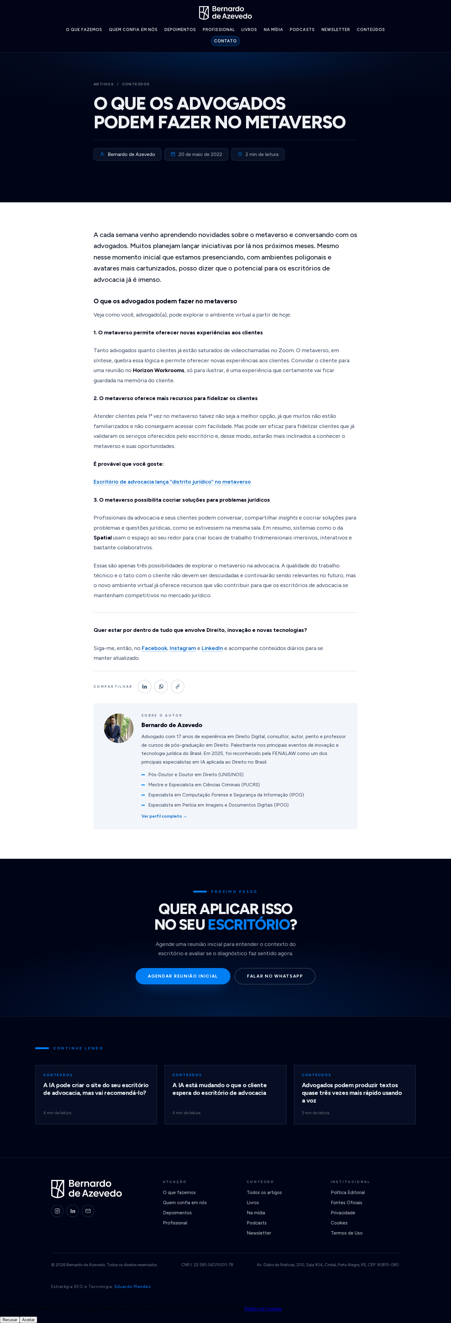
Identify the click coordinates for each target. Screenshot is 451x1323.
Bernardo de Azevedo (131, 154)
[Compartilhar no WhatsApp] (161, 686)
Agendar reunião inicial (183, 976)
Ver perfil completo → (164, 816)
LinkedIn (212, 648)
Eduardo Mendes (133, 1286)
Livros (249, 29)
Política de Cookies (263, 1308)
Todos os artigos (264, 1192)
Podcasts (302, 29)
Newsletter (336, 29)
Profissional (218, 29)
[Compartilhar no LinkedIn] (144, 686)
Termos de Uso (347, 1233)
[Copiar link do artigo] (177, 686)
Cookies (339, 1223)
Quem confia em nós (133, 29)
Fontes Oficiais (346, 1202)
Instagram (183, 648)
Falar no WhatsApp (275, 976)
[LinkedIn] (73, 1211)
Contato (225, 41)
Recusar (9, 1319)
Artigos (104, 84)
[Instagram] (57, 1211)
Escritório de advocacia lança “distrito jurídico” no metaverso (172, 481)
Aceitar (28, 1319)
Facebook (154, 648)
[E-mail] (88, 1211)
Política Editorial (348, 1192)
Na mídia (273, 29)
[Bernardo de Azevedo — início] (225, 13)
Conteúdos (371, 29)
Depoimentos (180, 29)
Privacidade (343, 1213)
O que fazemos (84, 29)
